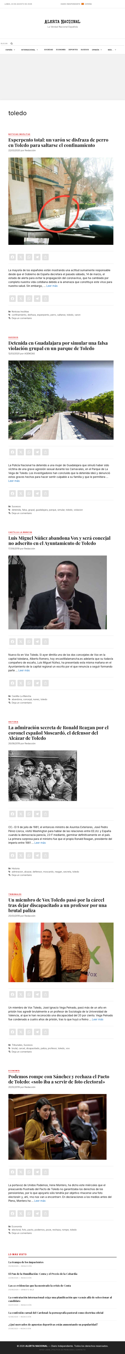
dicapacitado (32, 1048)
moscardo (48, 871)
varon (77, 314)
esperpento (43, 314)
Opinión (95, 50)
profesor (52, 1048)
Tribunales (17, 1045)
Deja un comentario (22, 318)
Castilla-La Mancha (21, 696)
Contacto (81, 1350)
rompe (65, 1229)
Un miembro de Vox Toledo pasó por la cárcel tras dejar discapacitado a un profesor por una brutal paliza (57, 905)
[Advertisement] (62, 77)
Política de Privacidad (63, 1350)
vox (68, 1048)
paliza (44, 1048)
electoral (16, 1229)
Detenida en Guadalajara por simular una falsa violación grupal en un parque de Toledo (58, 345)
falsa (24, 509)
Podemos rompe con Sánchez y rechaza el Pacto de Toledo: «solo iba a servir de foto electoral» (58, 1079)
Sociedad (48, 50)
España (9, 50)
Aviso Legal (45, 1350)
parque (52, 509)
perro (53, 314)
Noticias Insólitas (20, 311)
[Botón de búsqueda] (11, 43)
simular (61, 509)
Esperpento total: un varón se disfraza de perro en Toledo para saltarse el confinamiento (58, 142)
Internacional (28, 50)
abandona (17, 699)
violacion (78, 509)
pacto (30, 1229)
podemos (40, 1229)
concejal (27, 699)
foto (24, 1229)
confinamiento (19, 314)
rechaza (56, 1229)
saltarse (61, 314)
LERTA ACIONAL (62, 22)
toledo (70, 314)
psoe (48, 1229)
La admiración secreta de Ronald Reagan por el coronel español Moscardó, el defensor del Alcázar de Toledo (58, 732)
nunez (36, 699)
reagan (58, 871)
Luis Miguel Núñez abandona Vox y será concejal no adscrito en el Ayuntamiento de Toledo (59, 540)
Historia (16, 868)
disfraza (32, 314)
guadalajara (42, 509)
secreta (67, 871)
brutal (15, 1048)
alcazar (27, 871)
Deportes (73, 50)
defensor (37, 871)
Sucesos (85, 50)
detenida (16, 509)
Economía (61, 50)
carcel (22, 1048)
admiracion (17, 871)
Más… (110, 50)
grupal (31, 509)
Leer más (52, 285)
